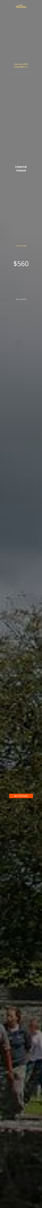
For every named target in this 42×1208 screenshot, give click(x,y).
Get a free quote (21, 796)
